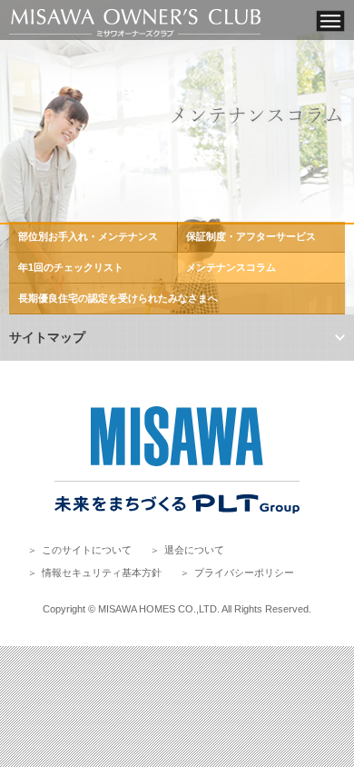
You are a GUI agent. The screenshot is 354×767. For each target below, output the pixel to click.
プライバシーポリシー (244, 572)
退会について (194, 549)
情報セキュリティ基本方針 (102, 572)
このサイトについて (87, 549)
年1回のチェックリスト (70, 267)
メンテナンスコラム (231, 267)
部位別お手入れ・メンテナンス (88, 236)
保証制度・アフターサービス (251, 236)
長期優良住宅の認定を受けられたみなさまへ (118, 298)
